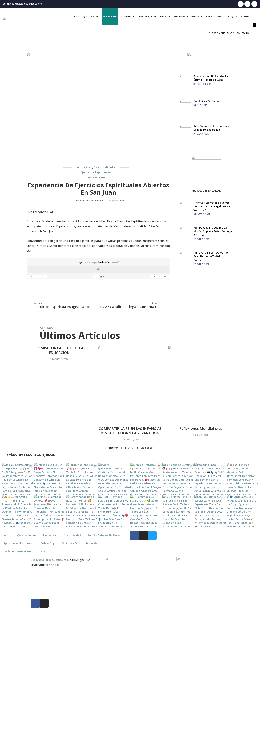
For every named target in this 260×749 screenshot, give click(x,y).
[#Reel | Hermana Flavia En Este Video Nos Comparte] (114, 511)
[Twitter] (254, 4)
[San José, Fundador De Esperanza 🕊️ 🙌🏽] (210, 511)
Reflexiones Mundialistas (201, 428)
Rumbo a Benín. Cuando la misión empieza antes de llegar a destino (213, 231)
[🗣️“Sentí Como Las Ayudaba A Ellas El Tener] (242, 511)
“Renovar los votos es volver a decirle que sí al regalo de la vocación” (212, 206)
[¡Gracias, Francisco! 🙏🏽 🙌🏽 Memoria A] (146, 479)
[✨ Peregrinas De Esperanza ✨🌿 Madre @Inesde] (146, 511)
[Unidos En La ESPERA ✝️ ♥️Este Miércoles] (50, 479)
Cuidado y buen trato (221, 33)
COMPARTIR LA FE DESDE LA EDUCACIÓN (59, 350)
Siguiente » (147, 447)
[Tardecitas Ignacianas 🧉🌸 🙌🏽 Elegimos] (82, 479)
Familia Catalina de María (152, 16)
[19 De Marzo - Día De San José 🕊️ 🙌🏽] (178, 511)
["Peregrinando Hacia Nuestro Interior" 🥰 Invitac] (82, 511)
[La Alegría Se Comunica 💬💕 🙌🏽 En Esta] (178, 479)
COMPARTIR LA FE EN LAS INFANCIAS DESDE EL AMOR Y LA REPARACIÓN (130, 430)
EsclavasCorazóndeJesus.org (48, 560)
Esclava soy (208, 16)
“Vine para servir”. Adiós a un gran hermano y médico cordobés (211, 256)
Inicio (77, 16)
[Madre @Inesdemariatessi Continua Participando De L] (114, 479)
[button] (254, 25)
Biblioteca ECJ (225, 16)
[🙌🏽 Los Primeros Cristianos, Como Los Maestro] (242, 479)
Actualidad (242, 16)
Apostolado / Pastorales (184, 16)
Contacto (243, 33)
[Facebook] (241, 4)
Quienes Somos (91, 16)
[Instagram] (247, 4)
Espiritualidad (127, 16)
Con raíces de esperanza (208, 101)
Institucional (96, 177)
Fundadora (110, 16)
